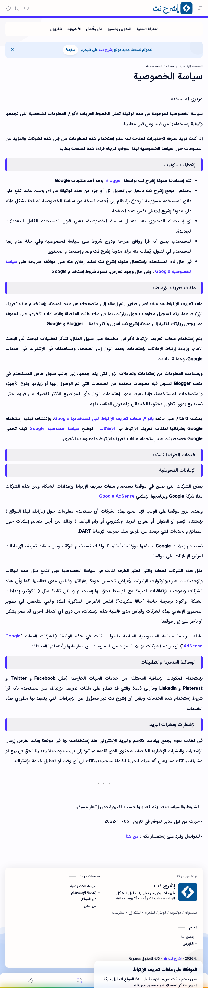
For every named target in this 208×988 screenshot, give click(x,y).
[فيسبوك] (191, 913)
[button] (8, 8)
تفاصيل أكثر (113, 972)
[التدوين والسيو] (119, 29)
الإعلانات (107, 428)
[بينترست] (118, 913)
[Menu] (79, 980)
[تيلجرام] (150, 913)
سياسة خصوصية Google (54, 428)
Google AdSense (117, 496)
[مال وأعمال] (94, 29)
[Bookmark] (17, 8)
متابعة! (70, 49)
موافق (163, 972)
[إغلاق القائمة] (12, 49)
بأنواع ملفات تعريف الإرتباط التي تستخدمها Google (104, 418)
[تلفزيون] (56, 29)
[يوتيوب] (175, 913)
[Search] (26, 8)
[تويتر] (162, 913)
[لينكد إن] (135, 913)
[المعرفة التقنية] (147, 29)
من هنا (132, 836)
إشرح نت (106, 50)
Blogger (114, 180)
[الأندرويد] (74, 29)
